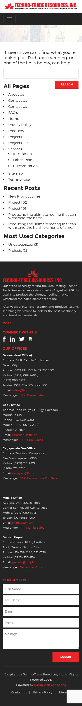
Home (13, 119)
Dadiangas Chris (30, 567)
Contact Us (17, 100)
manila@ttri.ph (23, 522)
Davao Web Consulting (50, 684)
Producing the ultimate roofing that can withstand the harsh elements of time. (42, 226)
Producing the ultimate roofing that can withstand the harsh (42, 216)
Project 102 (17, 202)
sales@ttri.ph (21, 390)
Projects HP (18, 143)
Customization (25, 166)
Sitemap (15, 173)
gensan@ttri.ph (23, 562)
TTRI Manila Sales (31, 527)
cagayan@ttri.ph (24, 473)
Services (15, 149)
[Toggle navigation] (9, 19)
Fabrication (22, 160)
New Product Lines (24, 196)
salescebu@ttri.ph (25, 434)
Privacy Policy (19, 125)
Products (16, 131)
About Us (16, 94)
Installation (22, 154)
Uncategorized (20, 244)
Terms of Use (19, 179)
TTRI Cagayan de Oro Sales (39, 478)
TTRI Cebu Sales (31, 439)
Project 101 (17, 208)
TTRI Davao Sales (32, 395)
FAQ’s (13, 113)
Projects (15, 137)
